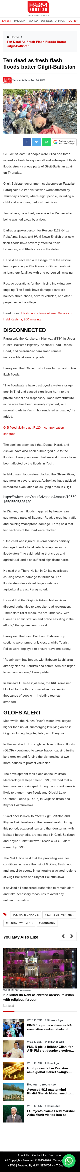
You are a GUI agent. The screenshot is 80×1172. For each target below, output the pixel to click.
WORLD (33, 20)
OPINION (60, 20)
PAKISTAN (20, 20)
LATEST (6, 20)
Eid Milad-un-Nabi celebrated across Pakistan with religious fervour (38, 997)
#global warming (19, 923)
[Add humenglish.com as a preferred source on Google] (64, 142)
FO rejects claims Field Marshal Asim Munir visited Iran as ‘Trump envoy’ (51, 1113)
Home (15, 37)
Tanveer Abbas (21, 80)
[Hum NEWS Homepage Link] (40, 9)
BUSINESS (47, 20)
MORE (72, 20)
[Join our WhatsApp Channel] (69, 1161)
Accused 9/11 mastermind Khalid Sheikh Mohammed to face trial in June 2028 (49, 1091)
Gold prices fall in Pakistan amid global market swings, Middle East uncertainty (48, 1070)
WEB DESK (11, 990)
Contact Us (39, 1155)
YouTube (55, 1155)
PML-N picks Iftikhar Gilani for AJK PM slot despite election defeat (50, 1048)
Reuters (32, 1084)
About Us (24, 1155)
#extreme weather (59, 914)
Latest (8, 1006)
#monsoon (47, 923)
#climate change (26, 914)
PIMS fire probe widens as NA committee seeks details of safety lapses (49, 1027)
